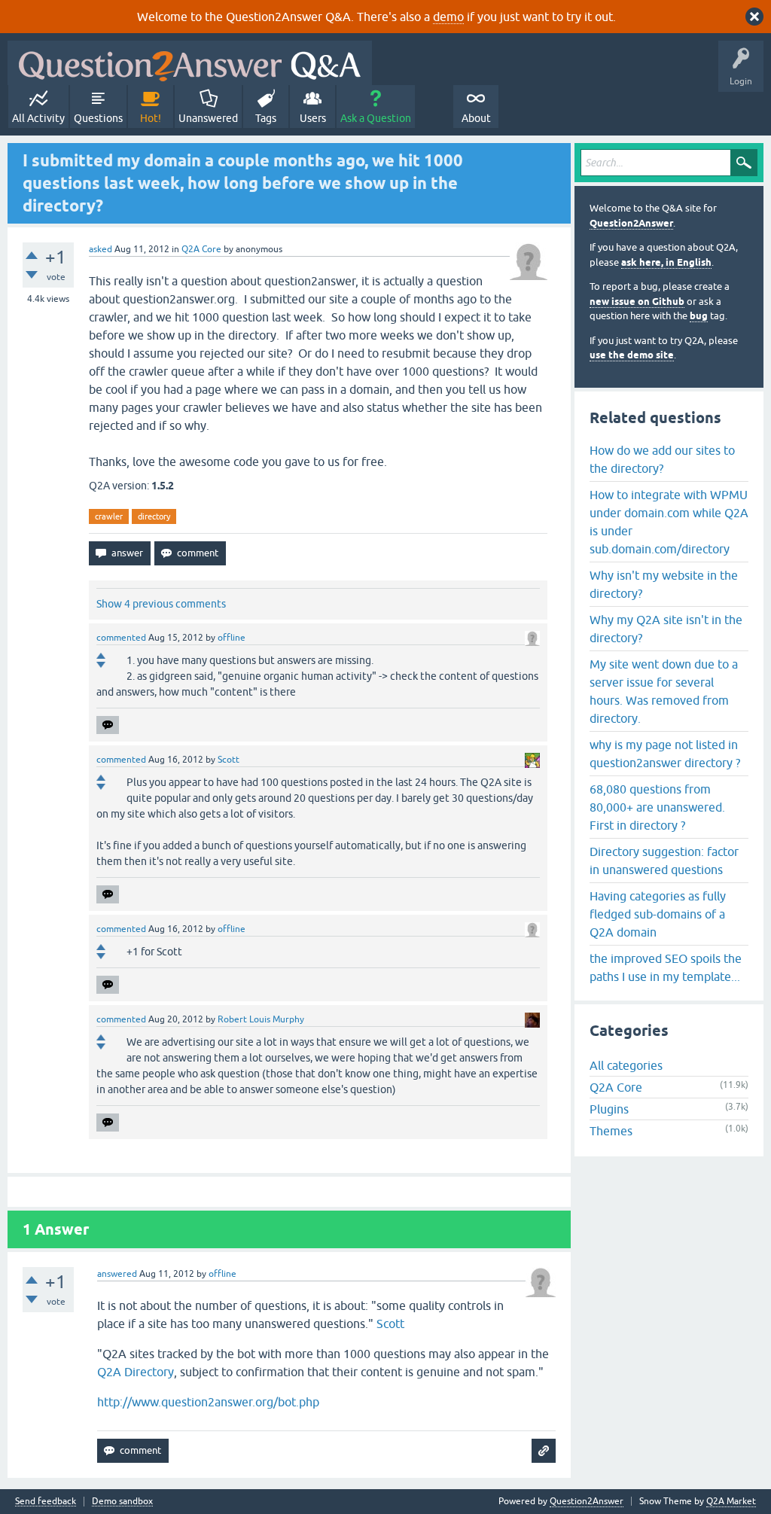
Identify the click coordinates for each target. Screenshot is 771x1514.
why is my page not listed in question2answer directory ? (665, 753)
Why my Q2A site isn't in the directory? (666, 628)
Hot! (150, 118)
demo (448, 16)
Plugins (609, 1109)
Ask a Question (375, 118)
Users (313, 118)
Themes (611, 1131)
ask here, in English (666, 262)
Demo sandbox (122, 1501)
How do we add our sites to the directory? (662, 459)
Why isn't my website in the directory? (664, 584)
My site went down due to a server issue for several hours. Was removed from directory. (664, 691)
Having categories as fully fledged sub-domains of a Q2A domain (658, 914)
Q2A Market (731, 1501)
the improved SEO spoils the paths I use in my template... (666, 967)
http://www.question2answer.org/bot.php (208, 1402)
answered (117, 1274)
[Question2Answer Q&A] (190, 63)
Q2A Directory (135, 1371)
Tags (265, 118)
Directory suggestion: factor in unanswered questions (664, 860)
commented (121, 637)
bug (699, 315)
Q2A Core (201, 249)
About (476, 118)
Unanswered (208, 118)
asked (100, 249)
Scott (390, 1323)
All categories (626, 1065)
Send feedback (45, 1501)
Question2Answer (631, 223)
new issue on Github (637, 301)
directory (154, 516)
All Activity (38, 118)
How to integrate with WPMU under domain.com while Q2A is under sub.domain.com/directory (669, 522)
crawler (109, 516)
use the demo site (632, 355)
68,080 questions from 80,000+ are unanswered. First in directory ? (657, 807)
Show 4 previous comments (161, 604)
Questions (98, 118)
